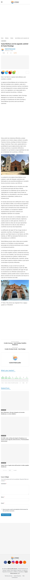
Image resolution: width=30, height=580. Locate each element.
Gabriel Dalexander (10, 49)
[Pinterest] (20, 562)
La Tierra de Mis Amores (11, 568)
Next (10, 470)
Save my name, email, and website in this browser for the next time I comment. (15, 510)
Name (3, 497)
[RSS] (24, 562)
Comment (4, 483)
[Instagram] (13, 562)
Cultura (4, 40)
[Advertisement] (15, 21)
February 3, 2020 (9, 50)
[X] (9, 562)
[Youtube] (16, 562)
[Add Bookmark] (27, 72)
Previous (5, 470)
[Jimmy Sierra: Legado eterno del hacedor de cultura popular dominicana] (15, 454)
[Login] (28, 2)
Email (3, 503)
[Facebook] (5, 562)
